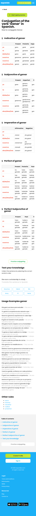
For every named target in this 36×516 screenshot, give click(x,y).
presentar (8, 409)
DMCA (3, 484)
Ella (29, 289)
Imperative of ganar (10, 429)
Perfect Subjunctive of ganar (14, 435)
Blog (3, 494)
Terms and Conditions (8, 479)
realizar (7, 407)
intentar (7, 403)
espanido (5, 3)
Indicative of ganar (10, 422)
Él (17, 293)
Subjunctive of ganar (11, 425)
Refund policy (5, 481)
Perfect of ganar (9, 432)
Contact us (5, 496)
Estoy (6, 293)
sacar (7, 400)
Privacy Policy (5, 486)
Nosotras (7, 289)
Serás (29, 293)
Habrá (18, 289)
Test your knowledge (11, 439)
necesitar (8, 405)
